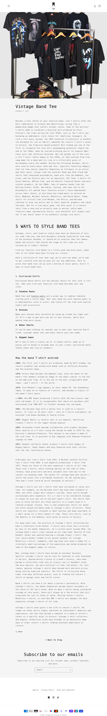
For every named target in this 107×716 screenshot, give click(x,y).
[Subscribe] (70, 669)
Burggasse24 (50, 715)
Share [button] (20, 631)
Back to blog (55, 640)
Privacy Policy (47, 690)
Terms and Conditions (66, 690)
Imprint (35, 690)
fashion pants (38, 296)
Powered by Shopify (60, 715)
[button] (8, 6)
